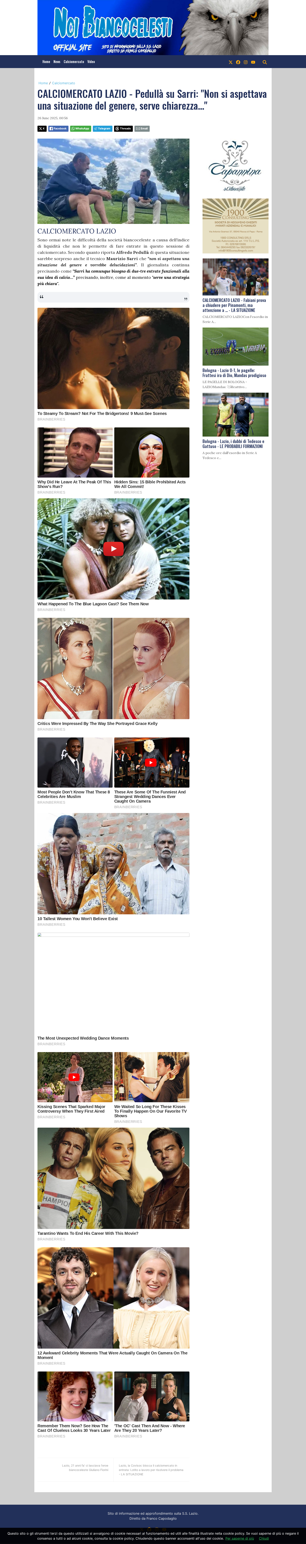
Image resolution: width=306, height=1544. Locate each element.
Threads (125, 128)
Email (144, 128)
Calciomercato (74, 61)
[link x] (230, 61)
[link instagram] (245, 61)
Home (46, 61)
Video (91, 61)
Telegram (104, 128)
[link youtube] (253, 61)
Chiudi (264, 1538)
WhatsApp (82, 128)
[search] (265, 61)
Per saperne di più (239, 1538)
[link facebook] (238, 61)
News (56, 61)
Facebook (60, 128)
